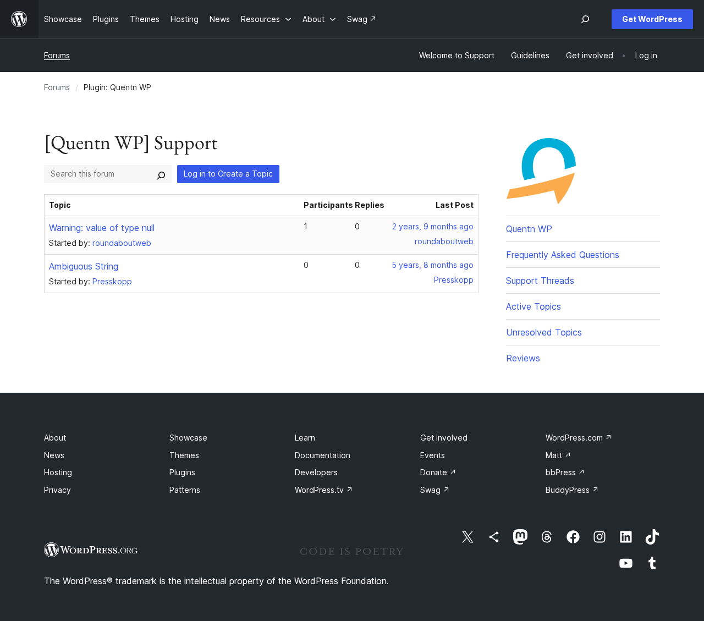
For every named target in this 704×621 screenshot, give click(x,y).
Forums (57, 55)
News (54, 455)
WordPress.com (579, 437)
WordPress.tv (324, 489)
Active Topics (533, 306)
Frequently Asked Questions (562, 254)
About (55, 437)
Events (432, 455)
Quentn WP (529, 228)
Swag (435, 489)
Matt (558, 455)
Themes (184, 455)
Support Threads (540, 280)
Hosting (58, 472)
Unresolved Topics (544, 332)
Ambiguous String (83, 266)
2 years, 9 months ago (433, 226)
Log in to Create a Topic (228, 173)
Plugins (182, 472)
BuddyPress (572, 489)
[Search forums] (161, 174)
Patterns (184, 489)
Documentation (322, 455)
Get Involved (444, 437)
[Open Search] (585, 19)
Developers (316, 472)
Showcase (188, 437)
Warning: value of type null (102, 227)
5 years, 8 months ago (433, 265)
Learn (305, 437)
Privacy (57, 489)
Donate (438, 472)
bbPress (565, 472)
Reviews (523, 358)
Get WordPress (652, 19)
